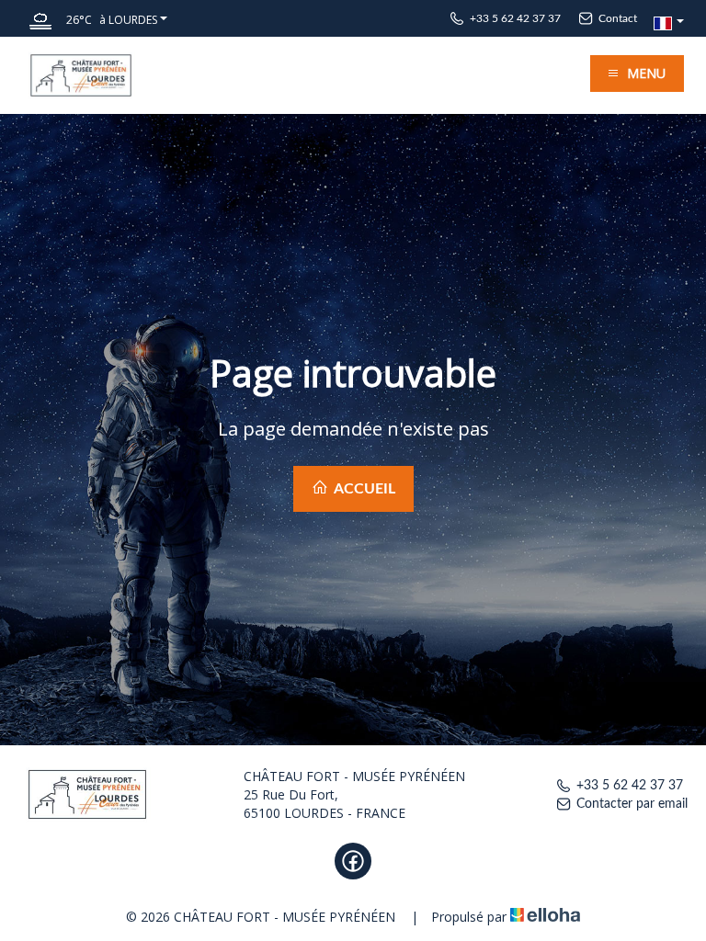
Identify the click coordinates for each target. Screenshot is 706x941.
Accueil (363, 489)
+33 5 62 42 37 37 (629, 785)
